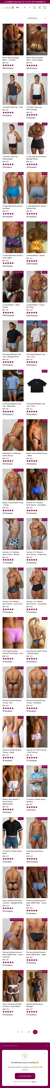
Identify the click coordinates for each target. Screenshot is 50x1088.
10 (29, 1032)
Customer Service (10, 1046)
